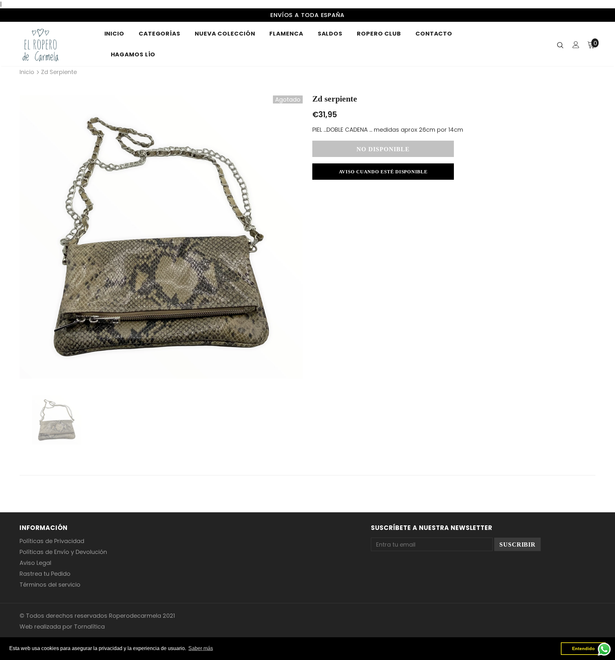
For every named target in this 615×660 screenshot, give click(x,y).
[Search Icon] (560, 45)
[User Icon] (575, 44)
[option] (161, 237)
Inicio (27, 72)
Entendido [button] (583, 648)
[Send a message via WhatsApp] (604, 649)
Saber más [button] (200, 648)
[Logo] (57, 45)
